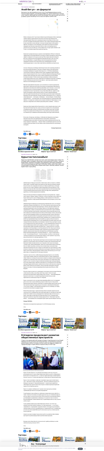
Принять (80, 448)
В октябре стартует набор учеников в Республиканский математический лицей (73, 4)
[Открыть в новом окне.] (25, 134)
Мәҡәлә (20, 4)
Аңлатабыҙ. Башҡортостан (26, 154)
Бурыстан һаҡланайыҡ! (36, 3)
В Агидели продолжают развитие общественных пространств (55, 4)
